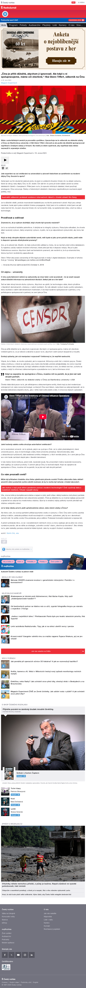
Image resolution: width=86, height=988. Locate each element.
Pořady (23, 25)
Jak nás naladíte (50, 913)
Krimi (19, 562)
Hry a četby (7, 562)
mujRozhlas (5, 556)
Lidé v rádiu (48, 920)
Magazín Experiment (9, 83)
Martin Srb (11, 533)
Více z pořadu (8, 658)
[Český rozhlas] (7, 2)
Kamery (62, 25)
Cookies (4, 982)
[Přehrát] (5, 160)
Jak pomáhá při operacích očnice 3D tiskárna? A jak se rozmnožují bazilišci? (44, 661)
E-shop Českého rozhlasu (14, 705)
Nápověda (48, 917)
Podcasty (5, 940)
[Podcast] (3, 168)
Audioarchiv (34, 25)
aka (17, 533)
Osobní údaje (14, 982)
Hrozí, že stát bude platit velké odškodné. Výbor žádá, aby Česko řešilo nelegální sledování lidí (36, 894)
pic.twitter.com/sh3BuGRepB (38, 260)
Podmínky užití (26, 982)
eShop (4, 923)
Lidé (55, 25)
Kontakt (47, 926)
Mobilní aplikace (8, 943)
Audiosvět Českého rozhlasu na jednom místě (17, 572)
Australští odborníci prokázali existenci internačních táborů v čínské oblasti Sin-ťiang (39, 197)
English (35, 982)
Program (13, 25)
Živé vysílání (55, 562)
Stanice (5, 920)
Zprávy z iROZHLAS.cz (12, 824)
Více (79, 25)
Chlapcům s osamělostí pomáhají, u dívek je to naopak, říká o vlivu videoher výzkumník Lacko (36, 890)
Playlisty (46, 25)
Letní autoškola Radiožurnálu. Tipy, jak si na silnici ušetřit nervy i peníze (42, 626)
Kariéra (46, 923)
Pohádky (30, 562)
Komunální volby (8, 917)
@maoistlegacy (21, 260)
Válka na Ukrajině (8, 913)
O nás (71, 25)
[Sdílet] (7, 168)
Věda (3, 25)
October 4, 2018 (37, 265)
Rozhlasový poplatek (52, 929)
